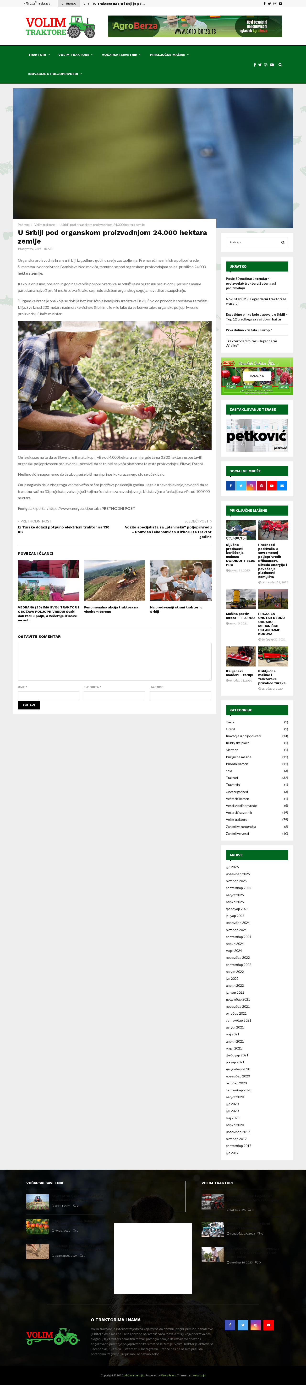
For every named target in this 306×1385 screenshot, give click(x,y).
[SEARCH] (283, 242)
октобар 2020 (236, 1083)
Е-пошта (92, 687)
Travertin (233, 785)
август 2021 (235, 1027)
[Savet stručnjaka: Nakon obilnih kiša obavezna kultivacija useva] (37, 1201)
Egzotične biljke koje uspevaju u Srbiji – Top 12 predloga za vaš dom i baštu (253, 1252)
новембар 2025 (238, 874)
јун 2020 (232, 1111)
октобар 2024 (236, 930)
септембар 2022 (238, 965)
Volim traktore (73, 55)
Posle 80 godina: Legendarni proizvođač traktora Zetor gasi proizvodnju (251, 283)
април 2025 (235, 902)
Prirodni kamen (237, 764)
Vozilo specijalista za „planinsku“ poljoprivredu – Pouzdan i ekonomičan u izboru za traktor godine (168, 532)
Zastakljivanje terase (253, 409)
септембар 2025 (238, 888)
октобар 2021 (236, 1013)
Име (22, 687)
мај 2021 (232, 1034)
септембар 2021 (238, 1020)
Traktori (37, 55)
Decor (230, 722)
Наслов (157, 687)
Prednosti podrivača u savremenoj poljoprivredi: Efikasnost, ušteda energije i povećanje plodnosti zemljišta (272, 561)
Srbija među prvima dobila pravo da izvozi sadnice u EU (77, 1223)
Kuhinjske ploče (238, 743)
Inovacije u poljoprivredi (53, 74)
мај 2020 (232, 1118)
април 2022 (235, 985)
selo (229, 771)
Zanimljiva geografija (241, 827)
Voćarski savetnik (119, 55)
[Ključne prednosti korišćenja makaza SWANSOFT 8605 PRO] (241, 530)
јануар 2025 (235, 916)
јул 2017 (232, 1153)
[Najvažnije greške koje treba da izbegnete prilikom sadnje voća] (37, 1251)
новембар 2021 (238, 1006)
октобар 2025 (236, 881)
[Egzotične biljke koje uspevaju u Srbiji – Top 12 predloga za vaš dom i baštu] (213, 1254)
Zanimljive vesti (237, 833)
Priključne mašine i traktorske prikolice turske (272, 677)
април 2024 (235, 944)
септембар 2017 (238, 1146)
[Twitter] (261, 64)
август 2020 (235, 1097)
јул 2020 (232, 1104)
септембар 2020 (238, 1090)
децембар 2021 (238, 999)
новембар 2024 (238, 923)
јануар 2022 (235, 992)
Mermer (232, 750)
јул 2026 (232, 867)
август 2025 (235, 895)
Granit (230, 729)
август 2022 (235, 972)
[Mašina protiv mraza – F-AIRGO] (241, 599)
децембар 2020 (238, 1069)
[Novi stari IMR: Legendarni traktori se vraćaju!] (213, 1229)
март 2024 (234, 950)
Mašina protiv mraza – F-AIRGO (240, 616)
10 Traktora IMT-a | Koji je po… (119, 3)
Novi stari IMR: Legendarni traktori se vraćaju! (248, 1226)
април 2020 (235, 1125)
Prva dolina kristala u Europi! (249, 330)
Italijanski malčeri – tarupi (239, 673)
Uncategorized (237, 792)
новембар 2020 (238, 1076)
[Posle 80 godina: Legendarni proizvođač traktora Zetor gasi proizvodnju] (213, 1201)
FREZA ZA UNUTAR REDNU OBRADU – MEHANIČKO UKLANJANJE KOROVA (271, 624)
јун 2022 (232, 978)
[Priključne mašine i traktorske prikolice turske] (273, 656)
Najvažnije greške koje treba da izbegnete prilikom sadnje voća (77, 1248)
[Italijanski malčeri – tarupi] (241, 656)
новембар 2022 (238, 957)
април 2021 (235, 1041)
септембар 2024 (238, 937)
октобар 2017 (236, 1139)
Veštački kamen (237, 799)
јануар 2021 (235, 1062)
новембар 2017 (238, 1132)
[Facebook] (256, 64)
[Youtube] (273, 64)
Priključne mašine (167, 55)
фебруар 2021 (237, 1055)
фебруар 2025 (237, 909)
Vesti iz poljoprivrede (241, 806)
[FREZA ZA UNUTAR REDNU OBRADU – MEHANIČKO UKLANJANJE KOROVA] (273, 599)
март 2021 (234, 1048)
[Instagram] (267, 64)
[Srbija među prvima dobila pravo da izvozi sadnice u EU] (37, 1226)
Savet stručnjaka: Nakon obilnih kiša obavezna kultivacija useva (77, 1198)
